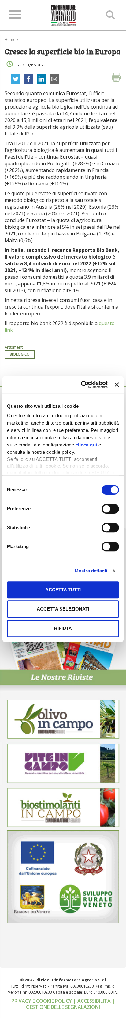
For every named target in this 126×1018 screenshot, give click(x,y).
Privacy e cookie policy (42, 1001)
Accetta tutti (63, 589)
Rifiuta (63, 628)
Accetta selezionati (63, 608)
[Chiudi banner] (117, 384)
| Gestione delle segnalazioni (70, 1004)
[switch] (110, 509)
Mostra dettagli (91, 570)
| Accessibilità (92, 1001)
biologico (20, 354)
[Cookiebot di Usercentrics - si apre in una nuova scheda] (82, 385)
